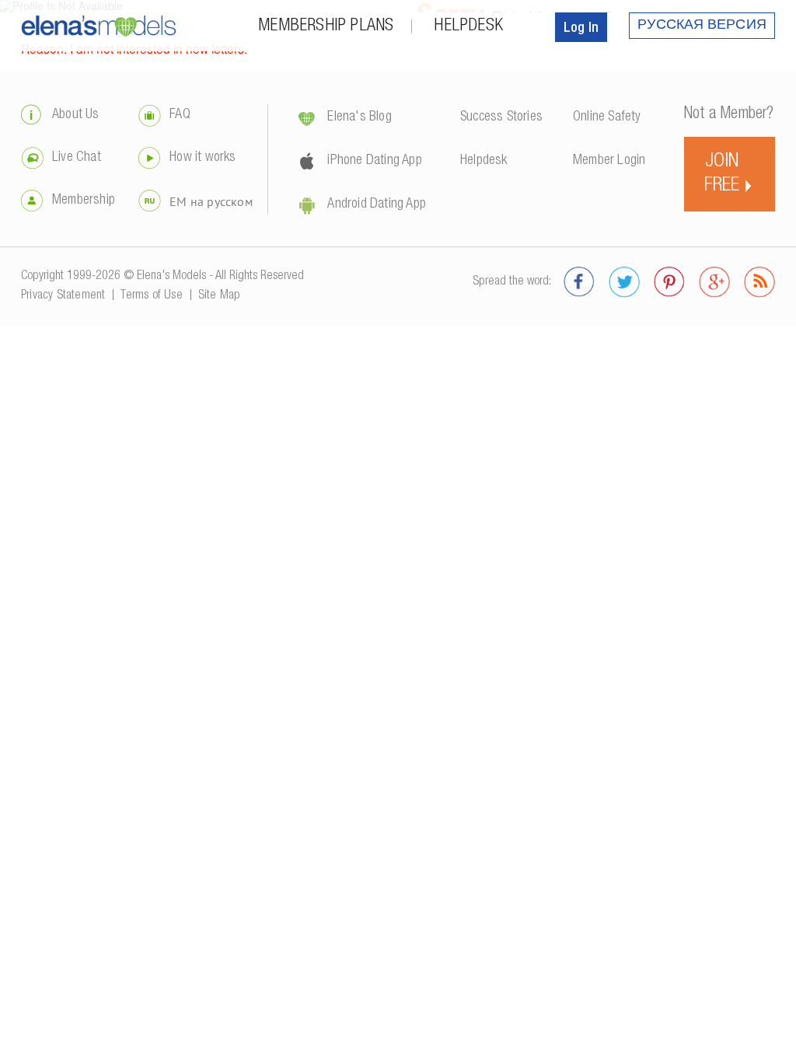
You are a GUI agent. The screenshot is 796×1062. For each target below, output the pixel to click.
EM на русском (211, 201)
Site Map (219, 296)
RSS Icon (759, 282)
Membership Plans (325, 26)
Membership (83, 201)
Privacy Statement (63, 296)
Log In (581, 29)
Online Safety (607, 117)
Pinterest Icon (669, 282)
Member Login (609, 161)
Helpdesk (468, 26)
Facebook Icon (579, 282)
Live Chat (76, 158)
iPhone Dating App (374, 161)
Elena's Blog (359, 117)
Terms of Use (151, 296)
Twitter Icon (624, 282)
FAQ (179, 115)
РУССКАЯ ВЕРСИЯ (701, 26)
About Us (76, 115)
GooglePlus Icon (714, 282)
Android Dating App (376, 204)
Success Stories (501, 117)
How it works (202, 158)
